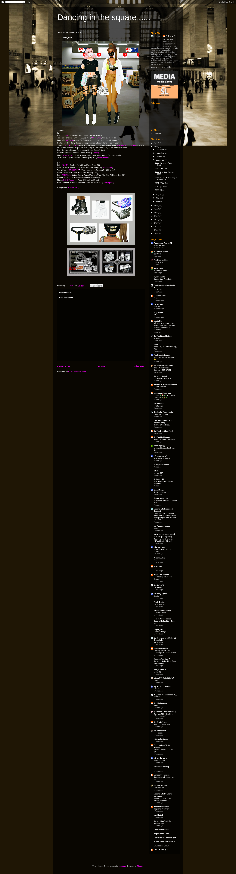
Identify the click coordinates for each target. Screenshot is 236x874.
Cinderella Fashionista (163, 412)
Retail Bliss (158, 268)
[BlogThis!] (93, 285)
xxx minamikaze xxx (162, 393)
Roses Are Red (159, 245)
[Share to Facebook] (98, 285)
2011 (156, 230)
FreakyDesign (159, 602)
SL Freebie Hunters (162, 437)
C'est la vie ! (68, 155)
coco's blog (158, 304)
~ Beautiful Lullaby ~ (162, 610)
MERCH (69, 140)
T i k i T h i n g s (161, 850)
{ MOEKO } (158, 587)
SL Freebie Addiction (163, 336)
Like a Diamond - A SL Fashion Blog (163, 421)
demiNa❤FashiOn (161, 807)
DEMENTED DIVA (161, 648)
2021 (156, 143)
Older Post (139, 366)
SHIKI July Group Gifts (162, 724)
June (158, 201)
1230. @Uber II (161, 187)
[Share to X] (96, 285)
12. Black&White (160, 613)
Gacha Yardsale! (160, 604)
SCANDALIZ (74, 170)
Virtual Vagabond (161, 498)
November (160, 153)
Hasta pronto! (159, 823)
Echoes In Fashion (161, 775)
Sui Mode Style (160, 722)
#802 (155, 298)
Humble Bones (159, 760)
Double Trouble (160, 786)
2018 (156, 209)
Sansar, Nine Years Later (163, 279)
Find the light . (159, 406)
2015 (156, 216)
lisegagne (122, 866)
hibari (156, 471)
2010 (156, 233)
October (159, 157)
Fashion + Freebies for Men (165, 385)
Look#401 (157, 672)
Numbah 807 (158, 596)
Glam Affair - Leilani (161, 414)
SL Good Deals (160, 296)
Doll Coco (157, 306)
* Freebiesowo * (160, 456)
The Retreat (158, 733)
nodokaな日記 (159, 446)
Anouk (156, 705)
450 (155, 623)
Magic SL (158, 321)
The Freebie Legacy (162, 355)
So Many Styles (160, 594)
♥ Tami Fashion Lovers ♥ (164, 842)
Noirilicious (158, 404)
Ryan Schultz (159, 277)
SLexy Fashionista (161, 465)
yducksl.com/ (159, 547)
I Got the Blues (159, 663)
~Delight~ (158, 566)
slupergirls (158, 629)
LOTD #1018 (158, 262)
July (158, 198)
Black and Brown (160, 492)
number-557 (158, 473)
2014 (156, 220)
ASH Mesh (66, 175)
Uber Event (96, 138)
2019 (156, 206)
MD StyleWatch (160, 731)
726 (155, 569)
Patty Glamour (160, 670)
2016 (156, 213)
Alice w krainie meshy (162, 458)
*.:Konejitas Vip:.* (161, 846)
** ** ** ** (157, 697)
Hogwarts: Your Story (161, 809)
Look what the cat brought (165, 838)
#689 (155, 560)
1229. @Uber (160, 190)
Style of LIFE (159, 479)
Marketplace (97, 153)
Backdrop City (73, 187)
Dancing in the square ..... (103, 17)
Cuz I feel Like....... (160, 788)
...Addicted (158, 815)
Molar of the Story (160, 271)
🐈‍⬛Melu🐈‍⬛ (157, 254)
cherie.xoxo (157, 133)
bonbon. (65, 135)
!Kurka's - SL (159, 585)
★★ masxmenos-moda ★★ (165, 695)
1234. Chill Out (161, 169)
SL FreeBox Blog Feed (163, 431)
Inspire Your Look (161, 834)
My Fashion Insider (162, 526)
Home (101, 366)
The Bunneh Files (161, 830)
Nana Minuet (159, 490)
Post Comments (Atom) (77, 372)
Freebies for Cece (161, 260)
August (159, 194)
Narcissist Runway (161, 767)
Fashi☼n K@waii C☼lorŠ (164, 535)
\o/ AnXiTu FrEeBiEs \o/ (164, 678)
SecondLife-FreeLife (162, 821)
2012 (156, 226)
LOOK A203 (158, 290)
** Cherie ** (170, 36)
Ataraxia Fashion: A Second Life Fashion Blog (165, 660)
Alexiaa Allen (159, 558)
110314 (156, 689)
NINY (156, 315)
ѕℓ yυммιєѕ (158, 313)
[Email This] (91, 285)
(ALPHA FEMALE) (71, 145)
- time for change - (160, 632)
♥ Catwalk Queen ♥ (161, 739)
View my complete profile (161, 67)
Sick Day (157, 338)
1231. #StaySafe (161, 183)
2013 (156, 223)
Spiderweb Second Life (163, 366)
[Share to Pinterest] (101, 285)
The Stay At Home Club (126, 145)
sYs (155, 769)
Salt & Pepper (68, 180)
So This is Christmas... (162, 425)
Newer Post (63, 366)
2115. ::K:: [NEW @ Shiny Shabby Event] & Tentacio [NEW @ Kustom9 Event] (163, 539)
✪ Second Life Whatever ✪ (165, 712)
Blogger (140, 866)
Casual (156, 680)
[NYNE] (64, 165)
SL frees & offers (161, 252)
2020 (156, 147)
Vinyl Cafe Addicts (161, 575)
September (160, 160)
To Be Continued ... (161, 387)
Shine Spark (158, 642)
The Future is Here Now (162, 379)
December (160, 150)
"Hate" (156, 528)
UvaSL (156, 344)
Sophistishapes (160, 703)
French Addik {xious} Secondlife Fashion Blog (164, 620)
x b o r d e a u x (160, 758)
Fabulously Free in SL (163, 243)
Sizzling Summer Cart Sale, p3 (165, 439)
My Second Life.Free (162, 686)
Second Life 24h (160, 376)
